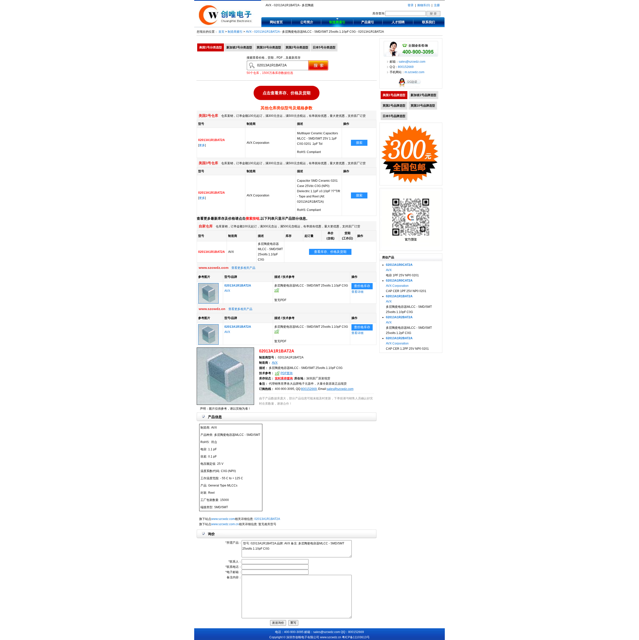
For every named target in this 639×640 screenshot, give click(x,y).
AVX (249, 31)
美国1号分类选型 (210, 47)
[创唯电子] (226, 24)
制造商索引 (337, 22)
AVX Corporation (397, 286)
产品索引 (367, 22)
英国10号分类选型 (269, 47)
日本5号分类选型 (324, 47)
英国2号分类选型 (297, 47)
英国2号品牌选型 (394, 105)
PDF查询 (287, 373)
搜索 (359, 143)
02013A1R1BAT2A (267, 31)
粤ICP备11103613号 (356, 637)
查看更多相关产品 (243, 268)
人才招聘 (398, 22)
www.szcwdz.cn (330, 637)
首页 (221, 31)
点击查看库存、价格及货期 (287, 92)
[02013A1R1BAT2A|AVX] (208, 302)
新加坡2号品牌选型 (423, 95)
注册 (437, 5)
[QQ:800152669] (411, 87)
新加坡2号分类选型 (239, 47)
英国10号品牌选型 (423, 105)
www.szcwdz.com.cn (225, 524)
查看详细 (357, 292)
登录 (411, 5)
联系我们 (428, 22)
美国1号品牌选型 (394, 95)
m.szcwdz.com (414, 72)
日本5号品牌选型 (394, 116)
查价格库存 (362, 286)
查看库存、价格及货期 (330, 252)
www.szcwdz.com (223, 519)
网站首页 (276, 22)
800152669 (309, 389)
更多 (202, 145)
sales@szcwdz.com (340, 389)
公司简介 (306, 22)
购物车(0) (423, 5)
